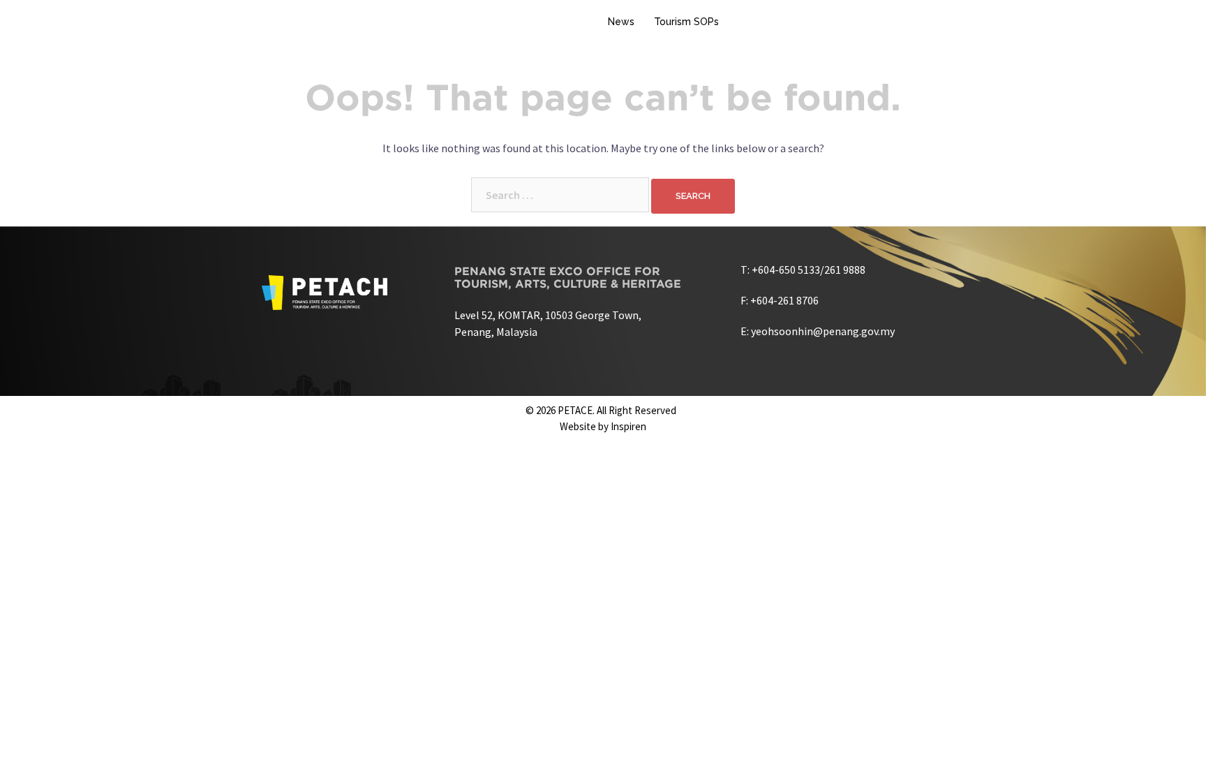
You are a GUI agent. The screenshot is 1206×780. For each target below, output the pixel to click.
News (621, 21)
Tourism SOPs (686, 21)
